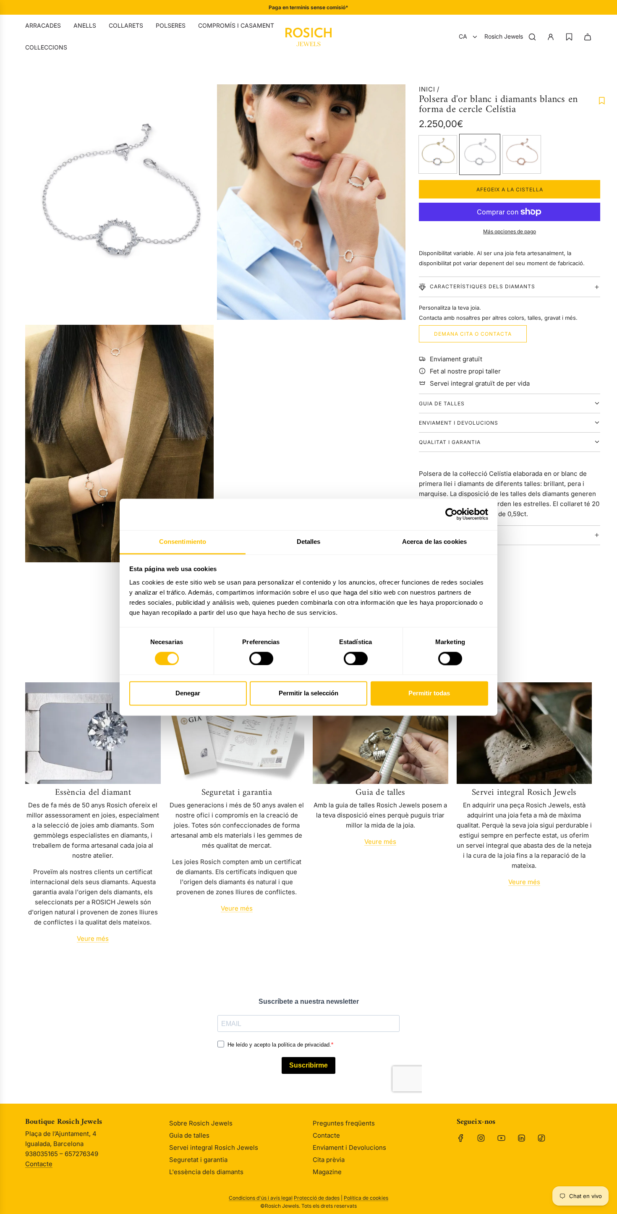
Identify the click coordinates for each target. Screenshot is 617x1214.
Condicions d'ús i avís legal (261, 1198)
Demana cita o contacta (473, 334)
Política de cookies (366, 1198)
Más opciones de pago (509, 231)
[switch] (261, 658)
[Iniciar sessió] (550, 37)
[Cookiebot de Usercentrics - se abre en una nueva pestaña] (451, 514)
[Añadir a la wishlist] (602, 100)
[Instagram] (481, 1138)
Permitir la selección (308, 693)
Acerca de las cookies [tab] (434, 541)
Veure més (93, 938)
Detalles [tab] (309, 541)
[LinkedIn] (521, 1138)
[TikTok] (541, 1138)
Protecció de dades (317, 1198)
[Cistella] (587, 37)
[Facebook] (461, 1138)
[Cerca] (532, 37)
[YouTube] (501, 1138)
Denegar (187, 693)
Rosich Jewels (503, 36)
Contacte (38, 1164)
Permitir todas (429, 693)
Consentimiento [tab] (182, 541)
